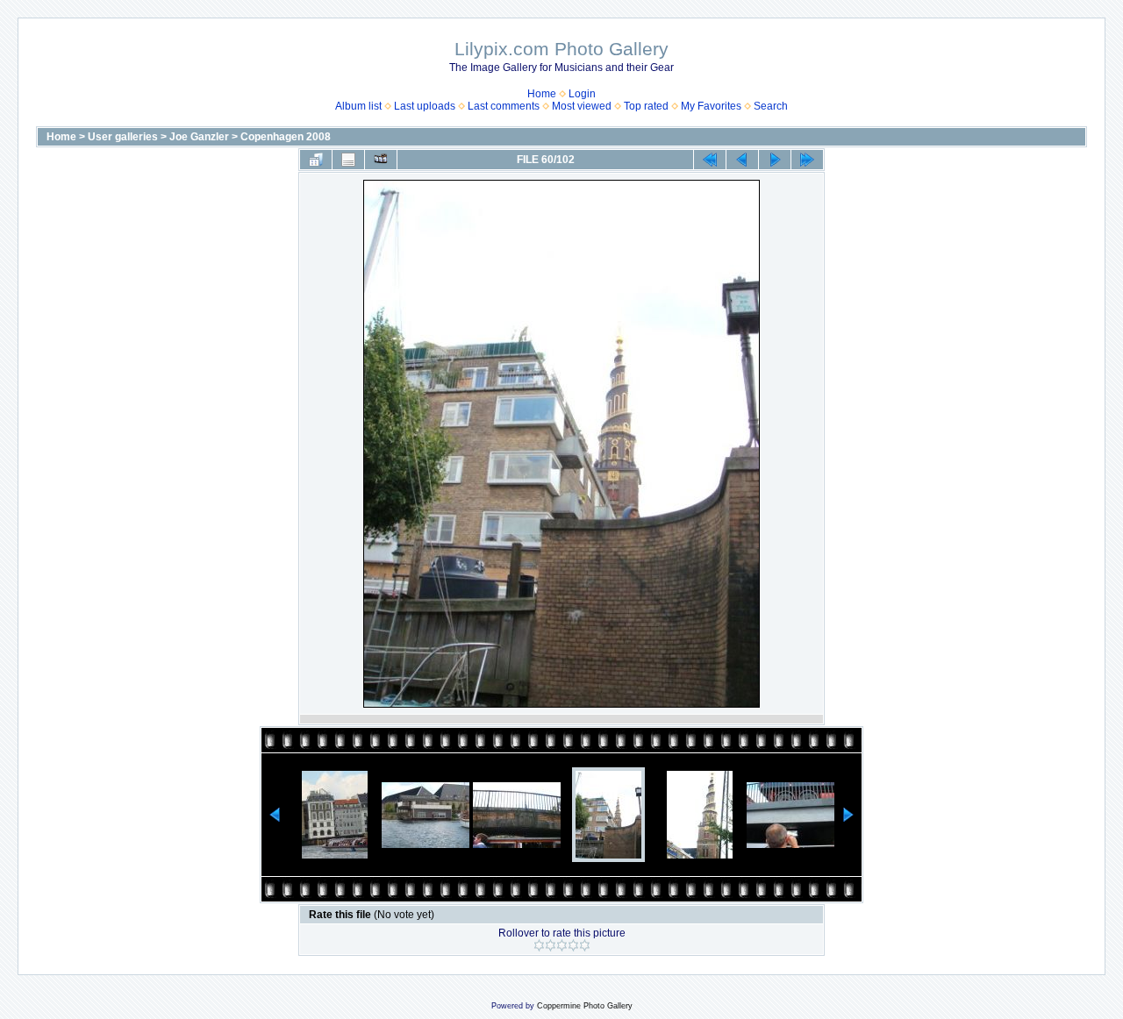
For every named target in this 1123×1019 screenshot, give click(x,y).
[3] (562, 945)
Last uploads (424, 106)
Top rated (646, 106)
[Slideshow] (381, 159)
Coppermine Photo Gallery (585, 1005)
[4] (573, 945)
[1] (539, 945)
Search (771, 106)
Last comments (504, 106)
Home (541, 94)
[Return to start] (710, 159)
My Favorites (711, 106)
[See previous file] (742, 159)
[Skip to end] (807, 159)
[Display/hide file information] (348, 159)
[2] (550, 945)
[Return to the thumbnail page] (316, 159)
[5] (584, 945)
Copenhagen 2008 (285, 137)
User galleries (123, 137)
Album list (358, 106)
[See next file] (774, 159)
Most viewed (582, 106)
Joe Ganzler (199, 137)
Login (582, 94)
